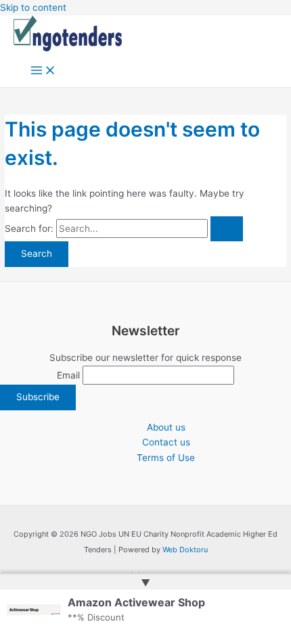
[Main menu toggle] (43, 71)
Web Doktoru (185, 549)
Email (68, 375)
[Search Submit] (226, 229)
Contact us (166, 442)
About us (166, 427)
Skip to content (33, 7)
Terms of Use (166, 457)
